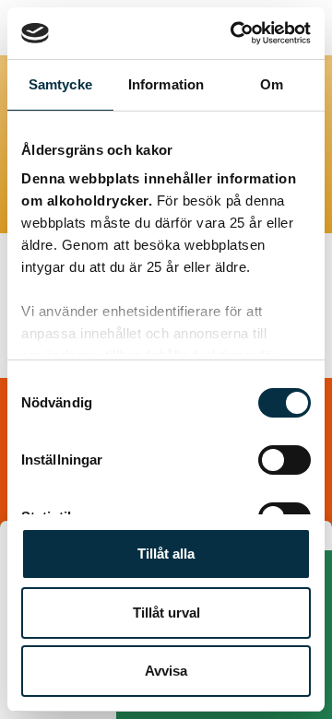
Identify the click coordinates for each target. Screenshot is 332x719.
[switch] (284, 460)
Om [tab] (271, 84)
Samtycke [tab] (60, 84)
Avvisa (166, 670)
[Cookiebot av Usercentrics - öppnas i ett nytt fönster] (234, 33)
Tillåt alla (166, 553)
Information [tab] (166, 84)
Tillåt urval (166, 612)
